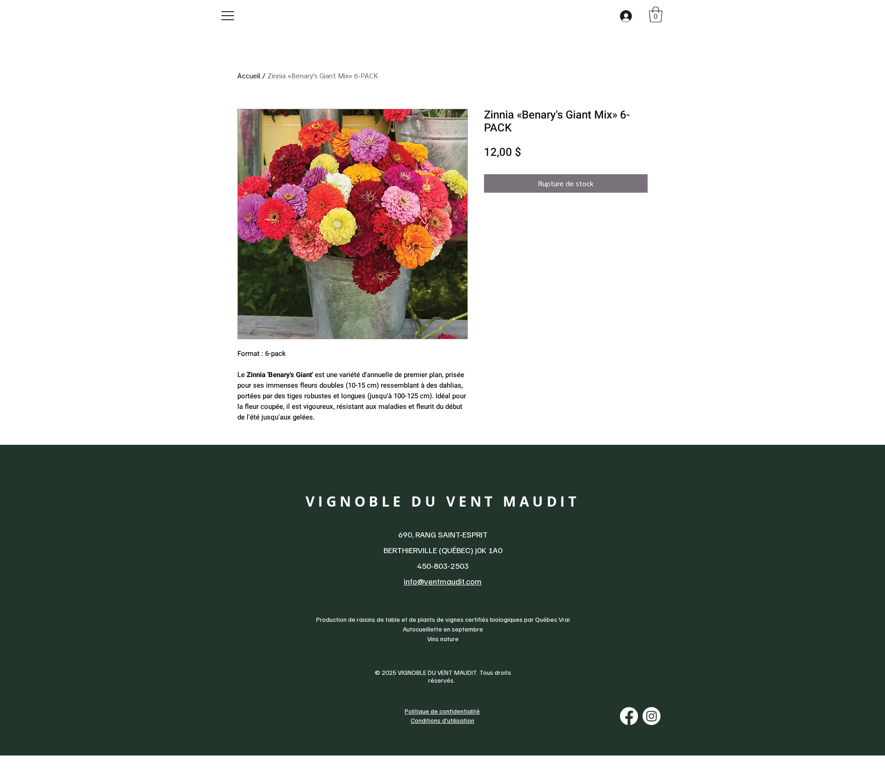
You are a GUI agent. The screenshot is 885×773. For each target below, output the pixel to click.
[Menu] (229, 15)
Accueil (248, 75)
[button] (655, 14)
